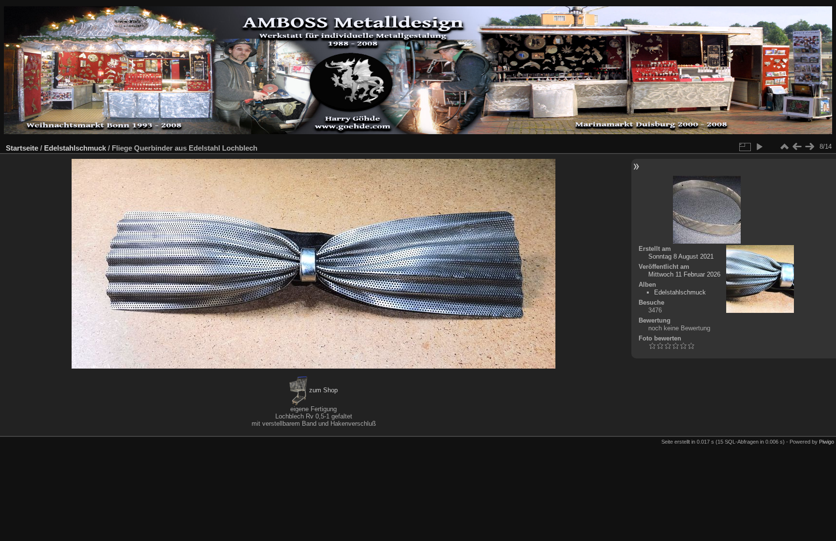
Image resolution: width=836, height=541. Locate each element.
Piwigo (826, 442)
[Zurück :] (797, 146)
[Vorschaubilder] (784, 146)
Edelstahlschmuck (75, 148)
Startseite (22, 148)
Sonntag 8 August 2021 (681, 256)
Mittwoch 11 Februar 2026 (684, 274)
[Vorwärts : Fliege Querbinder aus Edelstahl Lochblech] (809, 146)
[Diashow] (759, 146)
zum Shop (322, 390)
